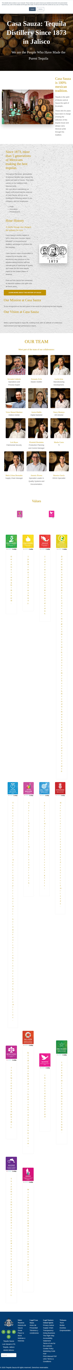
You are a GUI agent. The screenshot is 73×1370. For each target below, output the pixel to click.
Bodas (62, 1325)
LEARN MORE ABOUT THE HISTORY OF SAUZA (25, 292)
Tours (62, 1323)
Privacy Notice (48, 1325)
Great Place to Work (21, 1333)
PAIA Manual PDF (50, 1356)
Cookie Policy (48, 1349)
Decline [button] (40, 9)
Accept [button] (32, 9)
